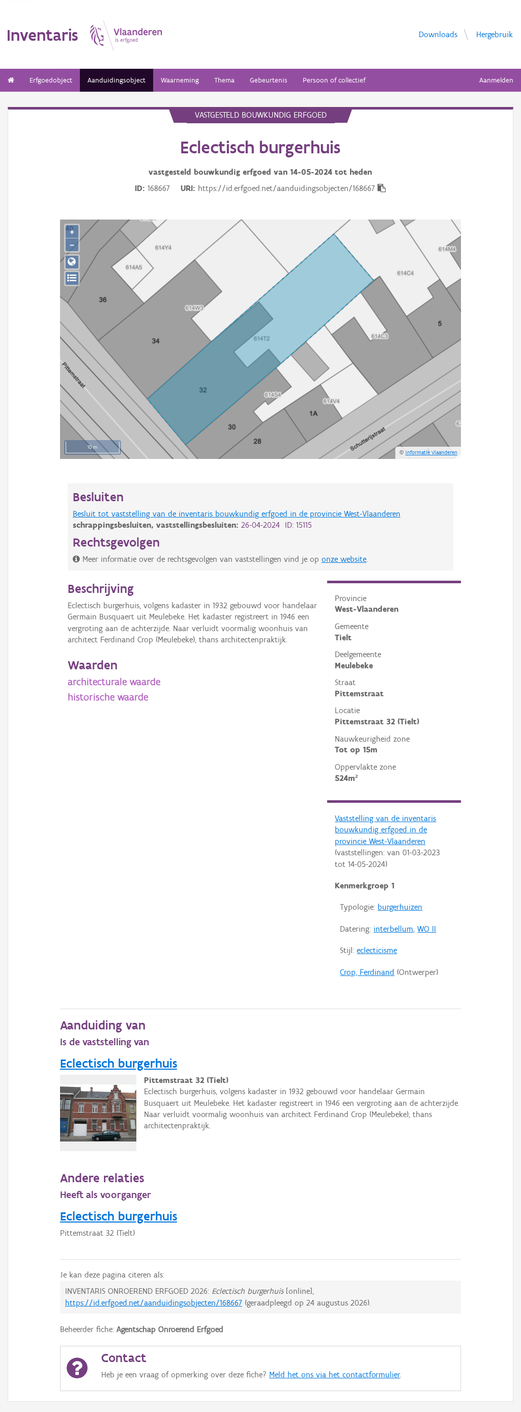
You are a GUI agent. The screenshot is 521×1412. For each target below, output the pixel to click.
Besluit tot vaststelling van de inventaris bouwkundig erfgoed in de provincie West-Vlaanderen (236, 514)
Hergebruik (494, 34)
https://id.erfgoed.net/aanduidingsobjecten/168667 (153, 1303)
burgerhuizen (400, 907)
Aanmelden (496, 80)
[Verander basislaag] (72, 278)
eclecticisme (377, 950)
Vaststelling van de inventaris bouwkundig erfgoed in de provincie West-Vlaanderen (385, 829)
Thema (224, 80)
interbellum (393, 929)
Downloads (438, 34)
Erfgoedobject (51, 80)
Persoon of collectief (334, 80)
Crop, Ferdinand (367, 972)
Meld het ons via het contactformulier (334, 1374)
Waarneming (180, 80)
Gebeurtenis (268, 80)
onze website (344, 559)
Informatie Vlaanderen (431, 452)
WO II (426, 929)
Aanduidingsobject (117, 80)
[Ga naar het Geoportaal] (72, 262)
